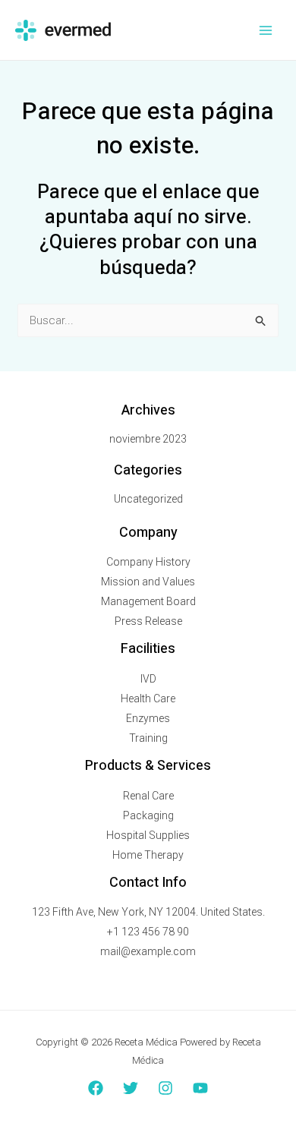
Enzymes (148, 718)
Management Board (148, 601)
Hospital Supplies (148, 835)
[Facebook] (95, 1088)
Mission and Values (148, 582)
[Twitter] (130, 1088)
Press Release (148, 621)
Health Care (148, 698)
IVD (148, 679)
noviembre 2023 (148, 439)
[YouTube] (200, 1088)
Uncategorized (148, 499)
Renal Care (148, 796)
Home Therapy (148, 855)
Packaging (148, 815)
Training (148, 738)
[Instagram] (165, 1088)
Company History (148, 562)
